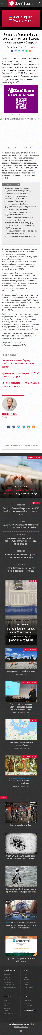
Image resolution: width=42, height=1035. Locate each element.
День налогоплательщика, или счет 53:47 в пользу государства (20, 374)
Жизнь (26, 977)
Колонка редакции (34, 458)
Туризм (26, 979)
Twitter (6, 1000)
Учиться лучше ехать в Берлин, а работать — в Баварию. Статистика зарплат (18, 363)
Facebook (7, 1003)
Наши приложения (10, 1013)
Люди (26, 974)
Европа (33, 721)
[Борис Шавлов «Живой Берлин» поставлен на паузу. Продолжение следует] (21, 498)
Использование (9, 982)
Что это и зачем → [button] (21, 1027)
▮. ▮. (25, 674)
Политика (27, 985)
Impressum (27, 1003)
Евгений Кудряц (12, 47)
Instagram (7, 1008)
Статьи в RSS (8, 1011)
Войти (26, 1014)
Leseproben (27, 1000)
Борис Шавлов (24, 713)
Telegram (6, 1005)
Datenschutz (28, 1005)
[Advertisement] (21, 437)
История (33, 581)
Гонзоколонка (30, 650)
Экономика (31, 47)
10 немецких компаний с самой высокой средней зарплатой (20, 384)
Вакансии (7, 977)
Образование (28, 987)
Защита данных (9, 985)
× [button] (21, 1031)
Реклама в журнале (10, 987)
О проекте (7, 974)
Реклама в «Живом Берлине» (21, 115)
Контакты (7, 979)
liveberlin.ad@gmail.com (30, 445)
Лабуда (3, 797)
